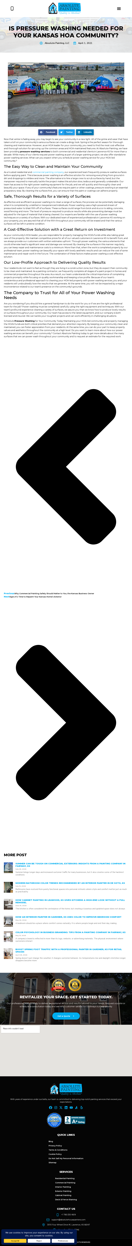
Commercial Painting (65, 1183)
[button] (119, 9)
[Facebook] (50, 1107)
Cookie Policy (55, 1154)
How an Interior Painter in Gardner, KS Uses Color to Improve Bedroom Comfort (68, 917)
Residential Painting (65, 1178)
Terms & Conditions (58, 1150)
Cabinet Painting (63, 1195)
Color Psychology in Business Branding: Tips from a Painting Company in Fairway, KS (70, 932)
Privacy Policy (55, 1146)
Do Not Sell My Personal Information (66, 1158)
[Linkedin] (66, 1107)
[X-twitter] (61, 1107)
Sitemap (52, 1162)
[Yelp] (81, 1107)
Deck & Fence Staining (66, 1199)
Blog (51, 1141)
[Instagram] (55, 1107)
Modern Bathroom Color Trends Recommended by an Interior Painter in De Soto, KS (70, 883)
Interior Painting (63, 1187)
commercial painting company (48, 172)
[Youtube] (71, 1107)
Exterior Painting (63, 1191)
